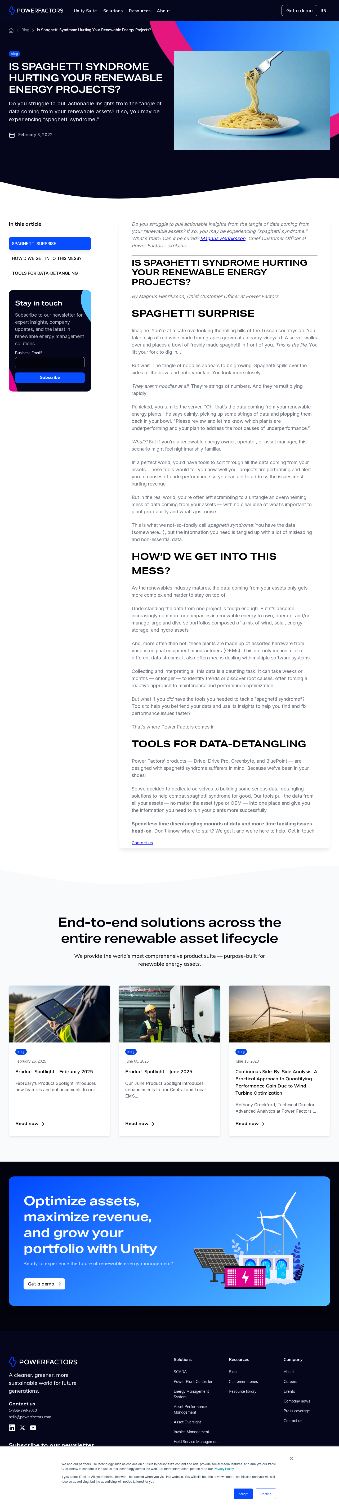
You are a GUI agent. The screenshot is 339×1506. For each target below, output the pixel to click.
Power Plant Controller (193, 1382)
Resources (239, 1360)
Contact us (142, 843)
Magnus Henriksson (223, 238)
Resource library (242, 1392)
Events (289, 1392)
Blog (25, 30)
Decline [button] (265, 1493)
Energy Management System (191, 1394)
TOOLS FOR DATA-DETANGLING (46, 273)
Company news (297, 1402)
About (289, 1372)
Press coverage (297, 1411)
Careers (290, 1382)
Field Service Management (196, 1442)
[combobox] (323, 10)
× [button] (291, 1456)
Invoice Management (191, 1432)
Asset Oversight (187, 1422)
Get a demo (299, 10)
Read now (27, 1124)
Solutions (183, 1360)
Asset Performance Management (190, 1410)
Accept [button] (243, 1493)
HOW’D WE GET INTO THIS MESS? (47, 258)
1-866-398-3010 (23, 1411)
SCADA (180, 1372)
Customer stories (243, 1382)
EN (323, 10)
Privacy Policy (224, 1468)
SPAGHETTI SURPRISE (34, 243)
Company (293, 1360)
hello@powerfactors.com (30, 1417)
